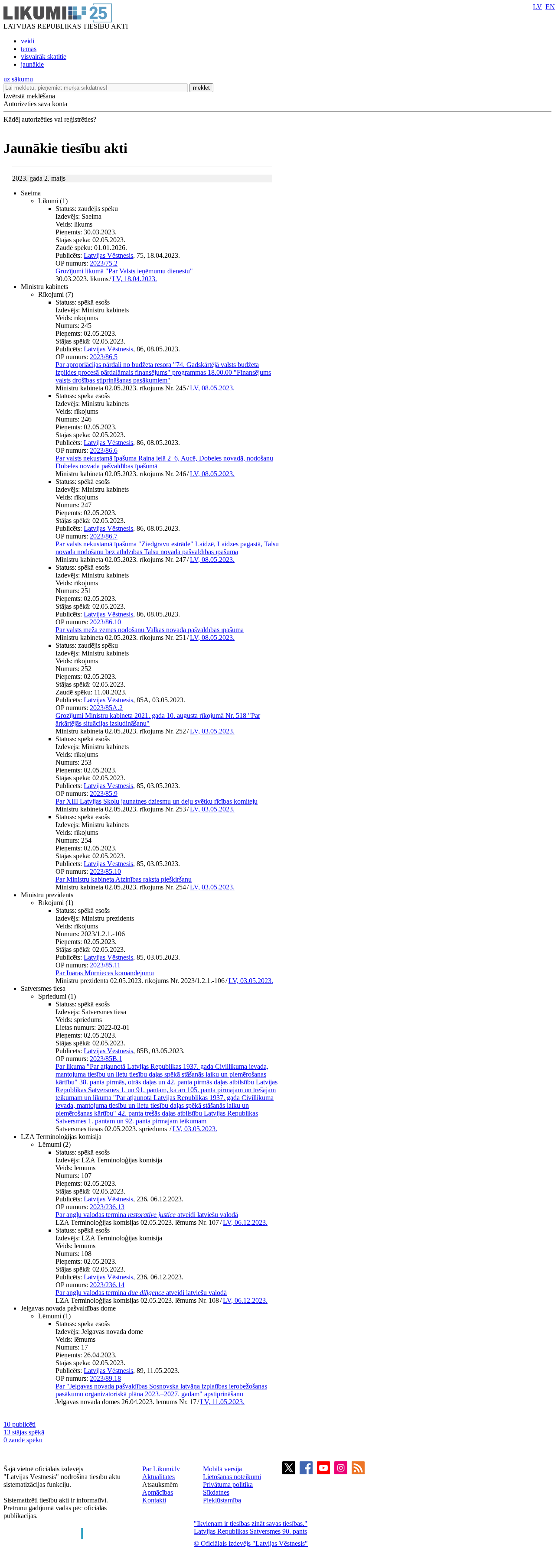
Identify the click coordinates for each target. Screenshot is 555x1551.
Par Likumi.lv (161, 1469)
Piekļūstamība (222, 1500)
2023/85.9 (104, 793)
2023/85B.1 (106, 1058)
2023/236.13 (107, 1206)
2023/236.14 (107, 1284)
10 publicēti (19, 1424)
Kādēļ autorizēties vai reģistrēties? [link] (49, 119)
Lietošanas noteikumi (232, 1476)
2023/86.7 (104, 536)
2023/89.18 (105, 1378)
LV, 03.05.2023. (212, 731)
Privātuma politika (228, 1484)
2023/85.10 (105, 871)
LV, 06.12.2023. (245, 1222)
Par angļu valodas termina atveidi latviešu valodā (147, 1214)
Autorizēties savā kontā (35, 103)
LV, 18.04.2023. (134, 278)
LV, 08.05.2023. (212, 388)
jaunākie (32, 64)
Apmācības (157, 1492)
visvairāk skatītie (43, 56)
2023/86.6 (104, 450)
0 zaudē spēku (22, 1440)
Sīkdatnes (216, 1492)
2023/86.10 (105, 622)
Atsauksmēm (160, 1484)
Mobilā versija (222, 1469)
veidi (27, 41)
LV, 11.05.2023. (222, 1401)
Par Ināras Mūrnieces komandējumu (105, 973)
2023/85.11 (105, 965)
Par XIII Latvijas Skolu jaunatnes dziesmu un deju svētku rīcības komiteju (157, 801)
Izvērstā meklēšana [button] (29, 96)
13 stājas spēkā (23, 1432)
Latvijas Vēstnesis (108, 255)
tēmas (28, 48)
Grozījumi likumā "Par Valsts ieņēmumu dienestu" (124, 271)
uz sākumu (18, 79)
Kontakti (154, 1500)
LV (537, 6)
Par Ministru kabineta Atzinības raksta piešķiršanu (124, 879)
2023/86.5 (104, 356)
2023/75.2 (104, 263)
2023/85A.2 (106, 707)
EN (550, 6)
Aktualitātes (158, 1476)
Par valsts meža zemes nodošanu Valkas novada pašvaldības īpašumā (150, 629)
